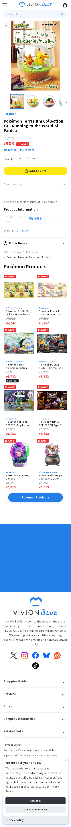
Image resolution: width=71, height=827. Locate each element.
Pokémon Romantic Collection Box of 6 (50, 312)
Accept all (35, 800)
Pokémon (10, 113)
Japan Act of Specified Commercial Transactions (30, 755)
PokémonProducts (35, 497)
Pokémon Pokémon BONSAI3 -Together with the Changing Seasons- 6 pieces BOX (19, 423)
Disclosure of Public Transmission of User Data (29, 749)
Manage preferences (35, 809)
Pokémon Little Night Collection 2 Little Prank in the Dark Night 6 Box (51, 477)
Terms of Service (12, 744)
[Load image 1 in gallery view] (17, 101)
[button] (5, 5)
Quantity (8, 159)
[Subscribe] (61, 581)
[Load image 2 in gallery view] (33, 101)
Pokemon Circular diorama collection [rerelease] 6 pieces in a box (18, 366)
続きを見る (35, 218)
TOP (6, 252)
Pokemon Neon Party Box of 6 (17, 477)
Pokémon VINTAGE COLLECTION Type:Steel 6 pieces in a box (52, 423)
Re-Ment (17, 252)
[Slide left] (5, 102)
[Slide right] (66, 102)
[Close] (65, 760)
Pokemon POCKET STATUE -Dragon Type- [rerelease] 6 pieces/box (52, 366)
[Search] (63, 14)
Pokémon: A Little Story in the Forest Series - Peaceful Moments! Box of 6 (19, 312)
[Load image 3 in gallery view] (49, 101)
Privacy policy (14, 820)
